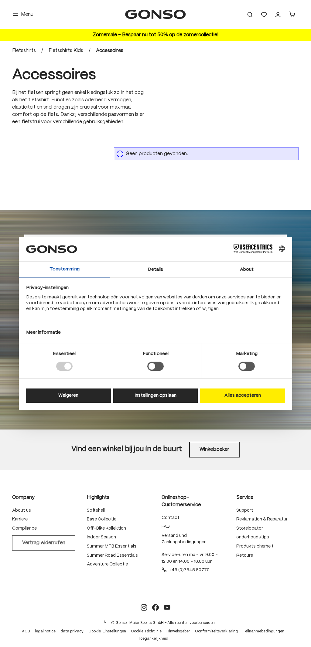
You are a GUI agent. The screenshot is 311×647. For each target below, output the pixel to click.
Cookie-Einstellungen (107, 631)
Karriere (20, 519)
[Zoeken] (250, 15)
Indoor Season (101, 537)
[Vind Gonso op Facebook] (155, 607)
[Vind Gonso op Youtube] (167, 607)
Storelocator (249, 528)
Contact (170, 518)
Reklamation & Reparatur (262, 519)
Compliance (24, 528)
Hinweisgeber (178, 631)
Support (244, 510)
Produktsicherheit (255, 546)
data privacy (72, 631)
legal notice (45, 631)
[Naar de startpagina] (155, 14)
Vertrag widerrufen (43, 543)
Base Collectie (101, 519)
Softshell (96, 510)
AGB (26, 631)
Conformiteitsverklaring (216, 631)
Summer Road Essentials (112, 555)
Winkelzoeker (214, 449)
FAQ (166, 526)
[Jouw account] (278, 15)
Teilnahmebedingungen (263, 631)
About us (21, 510)
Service (244, 497)
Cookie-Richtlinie (146, 631)
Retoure (244, 555)
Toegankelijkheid (153, 638)
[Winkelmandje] (292, 15)
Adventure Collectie (107, 564)
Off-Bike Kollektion (106, 528)
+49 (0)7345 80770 (189, 570)
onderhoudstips (252, 537)
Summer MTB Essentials (111, 546)
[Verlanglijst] (264, 15)
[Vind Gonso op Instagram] (144, 607)
